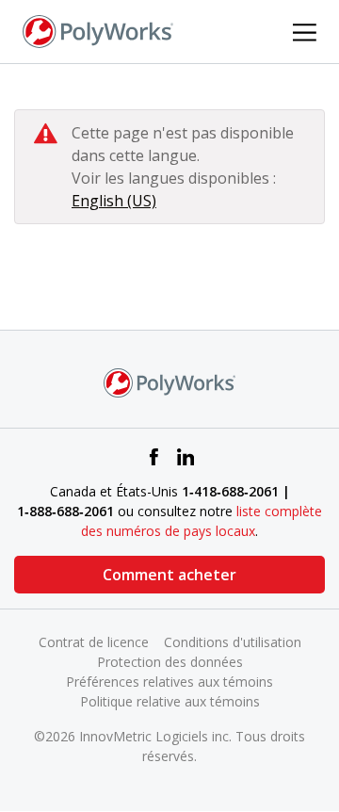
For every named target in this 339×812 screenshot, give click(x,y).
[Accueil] (98, 30)
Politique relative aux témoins (170, 701)
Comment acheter (169, 574)
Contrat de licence (94, 642)
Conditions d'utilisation (232, 642)
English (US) (114, 200)
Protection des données (170, 662)
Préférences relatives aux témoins (169, 681)
